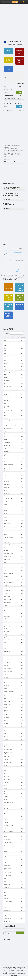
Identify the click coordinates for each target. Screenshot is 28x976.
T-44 (5, 389)
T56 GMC (6, 782)
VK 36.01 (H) (7, 445)
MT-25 (5, 621)
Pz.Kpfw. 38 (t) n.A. (8, 825)
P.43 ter (5, 570)
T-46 (5, 828)
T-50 (5, 726)
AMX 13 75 (6, 375)
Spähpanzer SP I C (8, 599)
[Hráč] (13, 2)
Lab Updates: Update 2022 (10, 148)
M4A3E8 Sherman (8, 553)
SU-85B (5, 799)
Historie (20, 44)
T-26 (5, 674)
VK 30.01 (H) (7, 884)
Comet (5, 431)
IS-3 (5, 562)
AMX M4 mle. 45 (8, 651)
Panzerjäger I (7, 839)
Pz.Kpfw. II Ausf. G (8, 842)
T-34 (5, 816)
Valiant (5, 520)
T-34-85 (6, 593)
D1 (4, 848)
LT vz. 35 (6, 720)
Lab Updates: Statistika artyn (11, 152)
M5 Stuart (6, 696)
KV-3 (5, 496)
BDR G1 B (6, 776)
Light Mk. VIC (7, 796)
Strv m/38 (6, 736)
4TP (5, 805)
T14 (5, 448)
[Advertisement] (14, 26)
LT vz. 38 (6, 773)
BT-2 (5, 814)
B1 (4, 860)
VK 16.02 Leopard (8, 573)
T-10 (5, 476)
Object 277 (6, 392)
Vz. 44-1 (6, 550)
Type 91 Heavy (7, 875)
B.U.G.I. (6, 680)
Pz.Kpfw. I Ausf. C (8, 386)
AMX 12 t (6, 377)
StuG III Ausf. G (7, 779)
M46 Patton (6, 395)
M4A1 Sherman (7, 771)
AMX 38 (6, 851)
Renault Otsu (7, 585)
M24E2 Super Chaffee (7, 349)
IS (4, 579)
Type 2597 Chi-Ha (8, 802)
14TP (5, 845)
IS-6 (5, 353)
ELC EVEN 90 (7, 380)
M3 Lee (5, 765)
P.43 (5, 648)
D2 (4, 834)
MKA (5, 642)
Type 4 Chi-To (7, 662)
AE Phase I (6, 418)
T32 (5, 415)
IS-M (5, 794)
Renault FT (6, 640)
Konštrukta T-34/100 (7, 617)
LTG (5, 434)
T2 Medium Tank (8, 671)
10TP (5, 857)
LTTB (5, 526)
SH (5, 80)
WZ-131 (6, 510)
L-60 (5, 916)
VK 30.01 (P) (7, 921)
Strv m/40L (6, 631)
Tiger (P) (6, 400)
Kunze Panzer (7, 397)
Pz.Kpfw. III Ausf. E (8, 582)
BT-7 (5, 893)
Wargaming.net (12, 973)
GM (5, 77)
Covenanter (6, 756)
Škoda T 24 (6, 685)
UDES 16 (6, 369)
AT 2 (5, 565)
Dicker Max (6, 532)
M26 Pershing (7, 542)
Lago (5, 657)
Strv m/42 (6, 624)
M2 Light (6, 723)
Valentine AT (7, 545)
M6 (4, 461)
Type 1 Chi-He (7, 602)
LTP (5, 878)
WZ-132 (6, 473)
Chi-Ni (5, 785)
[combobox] (6, 2)
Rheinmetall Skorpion (6, 407)
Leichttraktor (7, 910)
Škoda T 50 (6, 481)
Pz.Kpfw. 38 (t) (7, 665)
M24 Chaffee (7, 559)
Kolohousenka (7, 762)
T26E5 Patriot (7, 493)
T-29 (5, 529)
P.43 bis (5, 634)
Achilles (5, 490)
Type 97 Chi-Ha (7, 791)
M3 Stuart (6, 677)
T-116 (5, 645)
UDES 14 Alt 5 (7, 346)
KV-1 (5, 683)
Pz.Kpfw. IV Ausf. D (8, 890)
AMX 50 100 (7, 523)
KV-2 (5, 458)
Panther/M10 (7, 596)
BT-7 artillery (7, 372)
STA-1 (5, 548)
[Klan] (16, 2)
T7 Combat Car (7, 918)
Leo (5, 383)
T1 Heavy (6, 739)
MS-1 (5, 881)
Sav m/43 (6, 808)
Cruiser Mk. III (7, 556)
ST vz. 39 (6, 759)
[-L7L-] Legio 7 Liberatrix (10, 44)
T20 (5, 437)
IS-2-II (5, 504)
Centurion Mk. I (7, 704)
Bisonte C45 (7, 439)
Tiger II (5, 568)
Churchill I (6, 768)
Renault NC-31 (7, 887)
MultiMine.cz (10, 968)
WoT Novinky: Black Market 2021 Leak (13, 150)
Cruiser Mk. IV (7, 873)
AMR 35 (6, 811)
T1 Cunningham (8, 901)
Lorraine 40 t (7, 660)
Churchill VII (7, 865)
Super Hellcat (7, 484)
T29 (5, 366)
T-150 (5, 907)
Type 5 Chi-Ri (7, 591)
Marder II (6, 854)
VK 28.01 (6, 535)
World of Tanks (18, 972)
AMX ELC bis (7, 451)
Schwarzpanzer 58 (8, 428)
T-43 (5, 507)
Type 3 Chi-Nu (7, 668)
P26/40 (5, 733)
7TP (5, 654)
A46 (5, 360)
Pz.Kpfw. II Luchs (8, 613)
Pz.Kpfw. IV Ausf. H (8, 831)
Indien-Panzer (7, 487)
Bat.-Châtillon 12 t (8, 499)
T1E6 (5, 904)
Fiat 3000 (6, 913)
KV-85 (5, 837)
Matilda (5, 788)
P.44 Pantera (7, 442)
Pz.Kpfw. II (6, 822)
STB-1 (5, 425)
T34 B (5, 513)
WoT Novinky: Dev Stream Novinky (12, 153)
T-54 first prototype (8, 478)
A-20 (5, 862)
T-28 (5, 819)
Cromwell (6, 576)
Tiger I (5, 340)
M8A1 (5, 895)
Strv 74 (5, 403)
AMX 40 (6, 698)
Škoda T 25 (6, 363)
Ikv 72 (5, 714)
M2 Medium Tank (8, 749)
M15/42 (5, 688)
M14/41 (5, 742)
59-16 (5, 588)
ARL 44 (5, 611)
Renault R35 (7, 701)
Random (6, 75)
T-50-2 (5, 605)
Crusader (6, 707)
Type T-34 (6, 637)
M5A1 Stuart (7, 608)
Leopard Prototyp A (8, 343)
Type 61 (6, 501)
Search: (8, 333)
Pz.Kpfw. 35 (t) (7, 898)
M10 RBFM (6, 717)
